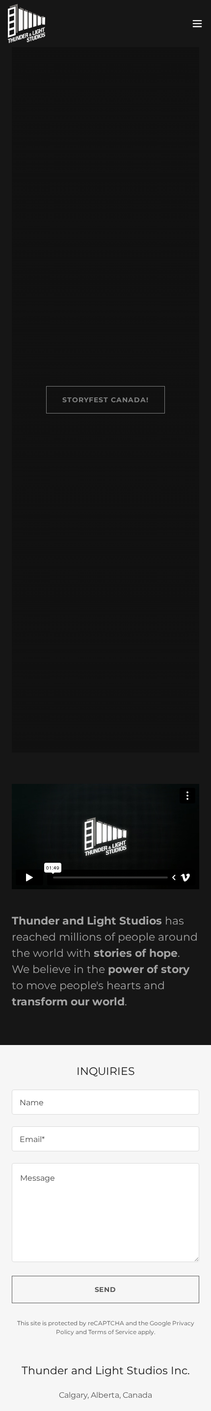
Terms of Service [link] (112, 1332)
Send (106, 1289)
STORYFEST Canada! (105, 399)
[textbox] (105, 1102)
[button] (197, 23)
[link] (26, 23)
